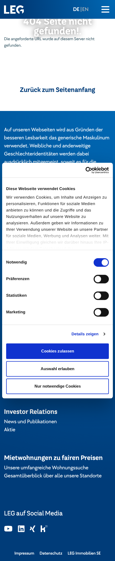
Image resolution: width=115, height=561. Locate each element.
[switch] (101, 279)
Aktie (9, 430)
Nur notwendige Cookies (57, 386)
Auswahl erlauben (57, 368)
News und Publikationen (30, 422)
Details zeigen (84, 334)
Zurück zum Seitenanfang (57, 90)
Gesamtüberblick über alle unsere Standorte (53, 476)
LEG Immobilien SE (84, 553)
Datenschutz (51, 553)
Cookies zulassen (57, 351)
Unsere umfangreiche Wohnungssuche (46, 468)
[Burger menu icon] (105, 9)
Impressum (24, 553)
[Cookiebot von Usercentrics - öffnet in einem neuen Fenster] (85, 170)
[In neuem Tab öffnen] (8, 529)
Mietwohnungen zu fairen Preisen (53, 458)
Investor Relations (30, 411)
